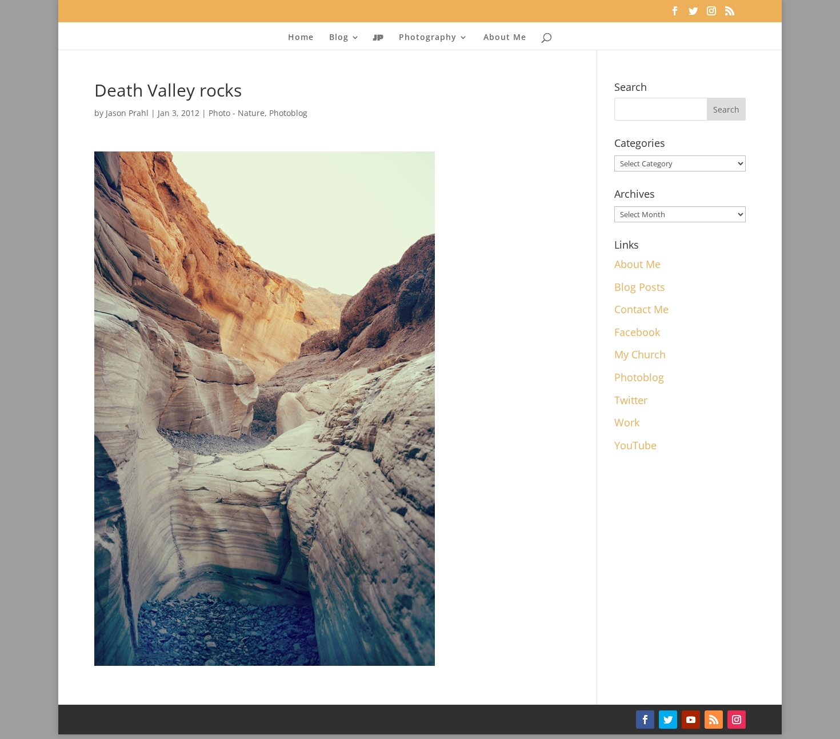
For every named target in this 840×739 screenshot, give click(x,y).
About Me (504, 37)
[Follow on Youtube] (691, 719)
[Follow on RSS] (714, 719)
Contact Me (641, 309)
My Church (640, 354)
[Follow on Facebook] (645, 719)
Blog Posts (639, 287)
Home (301, 37)
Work (626, 422)
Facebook (637, 332)
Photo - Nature (237, 112)
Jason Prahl (127, 112)
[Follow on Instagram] (736, 719)
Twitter (630, 400)
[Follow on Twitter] (668, 719)
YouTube (635, 445)
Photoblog (288, 112)
